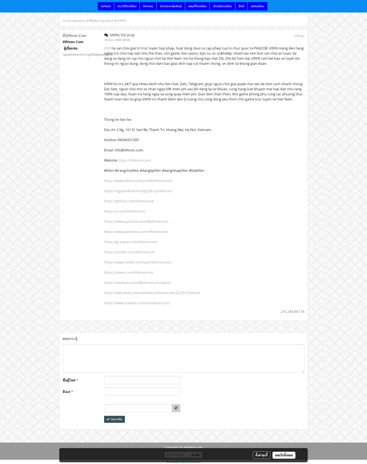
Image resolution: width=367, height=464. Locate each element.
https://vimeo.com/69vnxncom (128, 272)
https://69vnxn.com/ (135, 160)
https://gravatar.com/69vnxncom (130, 242)
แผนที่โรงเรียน (197, 6)
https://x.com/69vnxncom (124, 211)
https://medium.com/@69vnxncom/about (137, 282)
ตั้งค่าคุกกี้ (261, 455)
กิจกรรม (148, 6)
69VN (121, 20)
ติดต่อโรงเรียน (222, 6)
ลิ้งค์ (241, 6)
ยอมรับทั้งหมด (284, 455)
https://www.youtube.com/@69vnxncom (136, 221)
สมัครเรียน (257, 6)
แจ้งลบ (299, 35)
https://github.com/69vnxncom (129, 201)
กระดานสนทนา (74, 20)
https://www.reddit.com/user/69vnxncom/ (138, 262)
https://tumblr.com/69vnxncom (129, 252)
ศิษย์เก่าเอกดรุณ (102, 20)
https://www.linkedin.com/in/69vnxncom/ (137, 303)
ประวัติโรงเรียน (126, 6)
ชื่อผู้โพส (70, 380)
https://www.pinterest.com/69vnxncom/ (136, 231)
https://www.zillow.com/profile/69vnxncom (138, 180)
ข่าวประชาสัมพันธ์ (171, 6)
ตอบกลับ (116, 419)
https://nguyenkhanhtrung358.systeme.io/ (138, 191)
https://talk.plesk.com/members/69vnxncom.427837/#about (152, 293)
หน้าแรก (106, 6)
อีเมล (68, 391)
